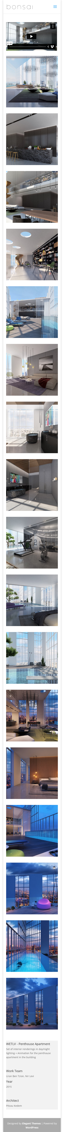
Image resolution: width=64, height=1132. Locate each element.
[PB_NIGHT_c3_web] (32, 799)
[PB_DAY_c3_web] (32, 280)
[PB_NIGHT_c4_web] (32, 856)
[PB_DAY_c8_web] (32, 568)
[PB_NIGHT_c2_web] (32, 741)
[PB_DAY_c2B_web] (32, 222)
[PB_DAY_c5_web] (32, 395)
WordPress (32, 1127)
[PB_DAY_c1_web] (32, 107)
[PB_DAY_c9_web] (32, 626)
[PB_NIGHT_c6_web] (32, 914)
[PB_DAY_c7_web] (32, 510)
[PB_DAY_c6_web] (32, 453)
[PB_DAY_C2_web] (32, 165)
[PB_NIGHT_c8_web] (32, 1029)
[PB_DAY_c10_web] (32, 683)
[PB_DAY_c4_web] (32, 337)
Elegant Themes (31, 1123)
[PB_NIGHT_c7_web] (32, 971)
